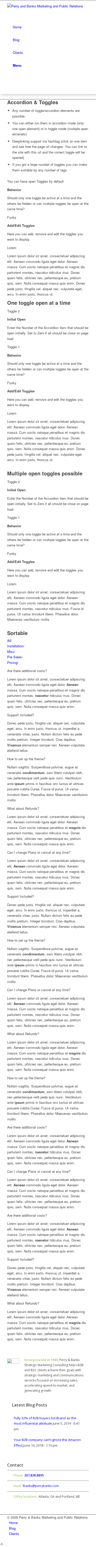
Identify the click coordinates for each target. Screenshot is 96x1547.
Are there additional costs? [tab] (27, 670)
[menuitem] (49, 27)
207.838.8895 (34, 1475)
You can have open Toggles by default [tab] (35, 181)
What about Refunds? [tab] (23, 808)
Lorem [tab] (11, 247)
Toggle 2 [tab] (13, 311)
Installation (15, 645)
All (9, 640)
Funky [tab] (11, 217)
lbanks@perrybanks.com (41, 1486)
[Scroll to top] (1, 1544)
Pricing (12, 662)
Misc (10, 651)
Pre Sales (14, 656)
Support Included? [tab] (20, 714)
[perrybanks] (48, 10)
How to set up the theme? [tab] (26, 758)
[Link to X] (10, 85)
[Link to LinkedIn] (10, 79)
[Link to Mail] (10, 91)
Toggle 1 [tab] (13, 346)
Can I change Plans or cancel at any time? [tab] (38, 852)
